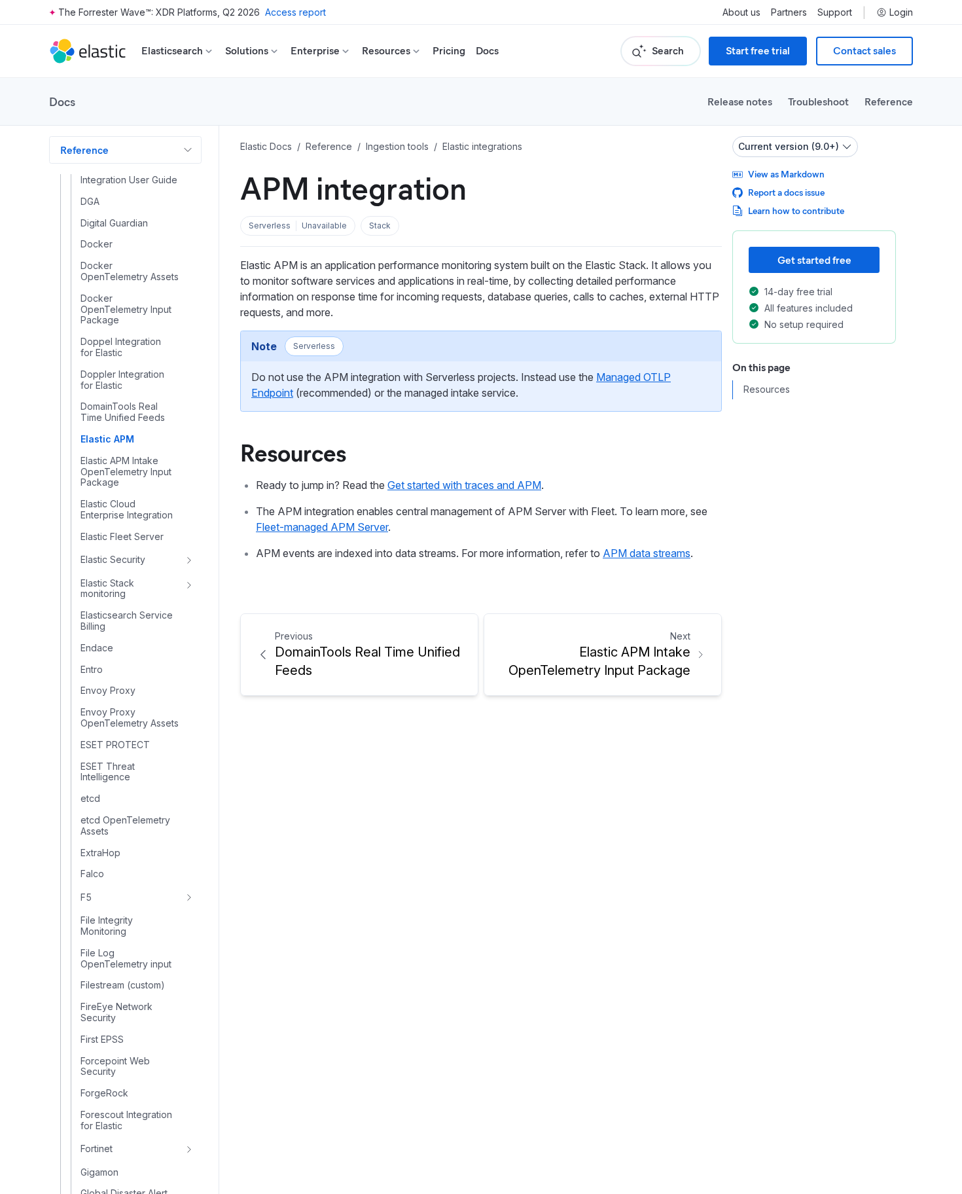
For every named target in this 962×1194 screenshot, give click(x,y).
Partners (789, 12)
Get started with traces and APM (464, 485)
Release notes (739, 101)
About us (741, 12)
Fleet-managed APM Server (322, 527)
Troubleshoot (818, 101)
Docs (487, 51)
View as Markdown (786, 174)
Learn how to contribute (796, 210)
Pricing (449, 51)
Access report (295, 12)
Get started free (814, 259)
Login (901, 12)
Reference (888, 101)
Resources (293, 451)
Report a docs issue (786, 192)
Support (834, 12)
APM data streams (646, 553)
